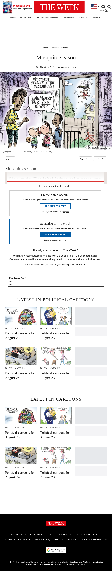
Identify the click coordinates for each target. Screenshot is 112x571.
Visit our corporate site (92, 562)
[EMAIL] (11, 283)
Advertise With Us (33, 539)
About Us (16, 534)
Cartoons (83, 18)
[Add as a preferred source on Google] (56, 550)
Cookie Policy (13, 539)
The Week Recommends (47, 18)
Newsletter (102, 159)
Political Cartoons (60, 48)
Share (12, 159)
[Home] (13, 18)
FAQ (48, 539)
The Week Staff (47, 67)
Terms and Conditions (69, 534)
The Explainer (25, 18)
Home (45, 48)
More (96, 18)
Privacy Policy (92, 534)
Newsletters (69, 18)
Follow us (87, 159)
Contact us (80, 264)
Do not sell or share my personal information (80, 539)
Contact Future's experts (39, 534)
